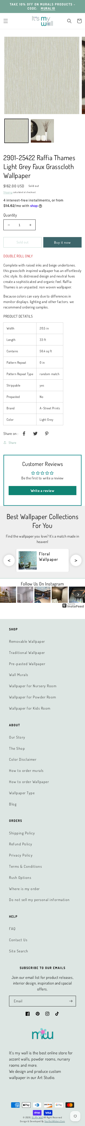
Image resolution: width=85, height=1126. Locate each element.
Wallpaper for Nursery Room (32, 686)
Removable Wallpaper (27, 641)
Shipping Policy (22, 833)
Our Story (17, 737)
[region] (42, 6)
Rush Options (20, 877)
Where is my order (24, 888)
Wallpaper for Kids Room (30, 708)
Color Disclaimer (22, 759)
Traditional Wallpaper (27, 652)
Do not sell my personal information (39, 899)
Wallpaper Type (22, 793)
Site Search (18, 951)
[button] (6, 21)
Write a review (42, 490)
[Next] (78, 594)
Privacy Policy (21, 855)
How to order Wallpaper (29, 781)
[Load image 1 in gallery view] (16, 131)
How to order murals (26, 770)
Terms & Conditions (25, 866)
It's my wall (37, 1117)
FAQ (12, 928)
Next (76, 560)
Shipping (7, 192)
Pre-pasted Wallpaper (27, 663)
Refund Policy (20, 844)
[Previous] (6, 594)
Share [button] (12, 442)
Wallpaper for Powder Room (32, 697)
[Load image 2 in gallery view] (42, 131)
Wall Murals (18, 674)
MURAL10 (48, 8)
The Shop (17, 748)
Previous (9, 560)
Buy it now (62, 242)
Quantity (10, 214)
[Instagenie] (73, 607)
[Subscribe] (71, 1001)
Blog (13, 804)
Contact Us (18, 940)
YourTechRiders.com (54, 1121)
